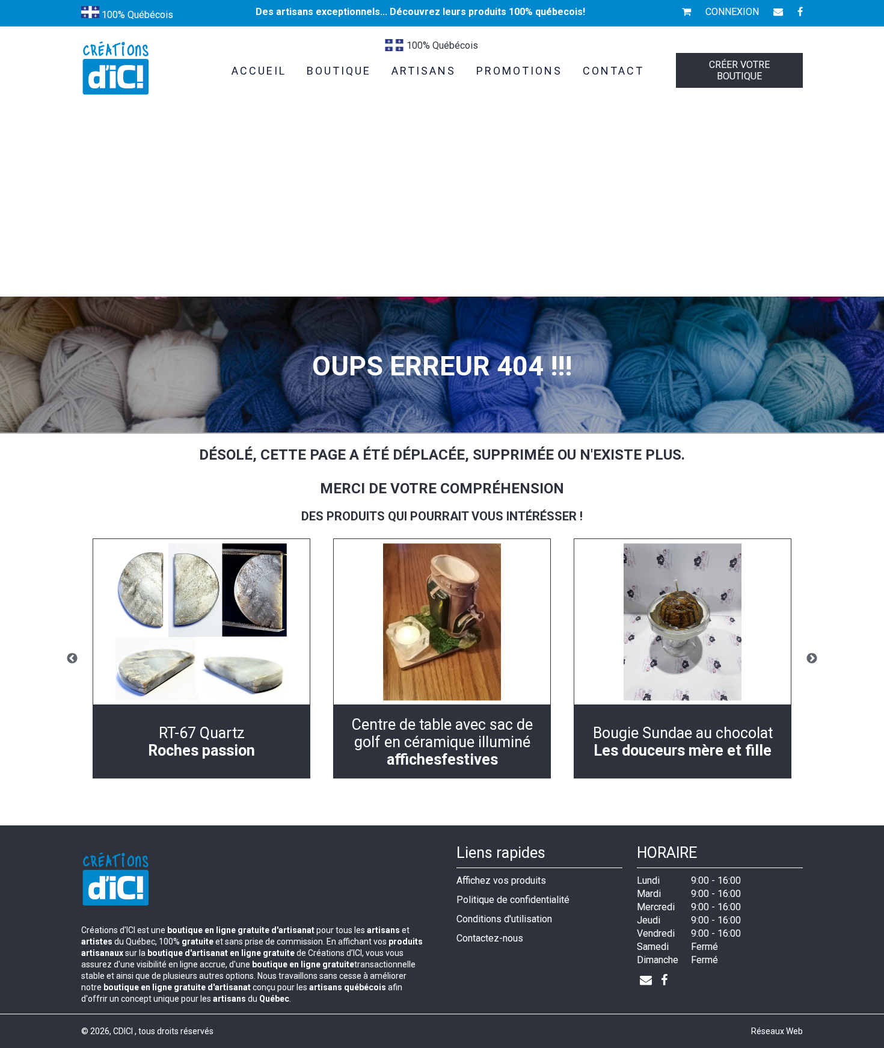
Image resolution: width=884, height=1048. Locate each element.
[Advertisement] (442, 206)
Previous (72, 659)
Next (812, 659)
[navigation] (201, 658)
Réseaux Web (777, 1031)
